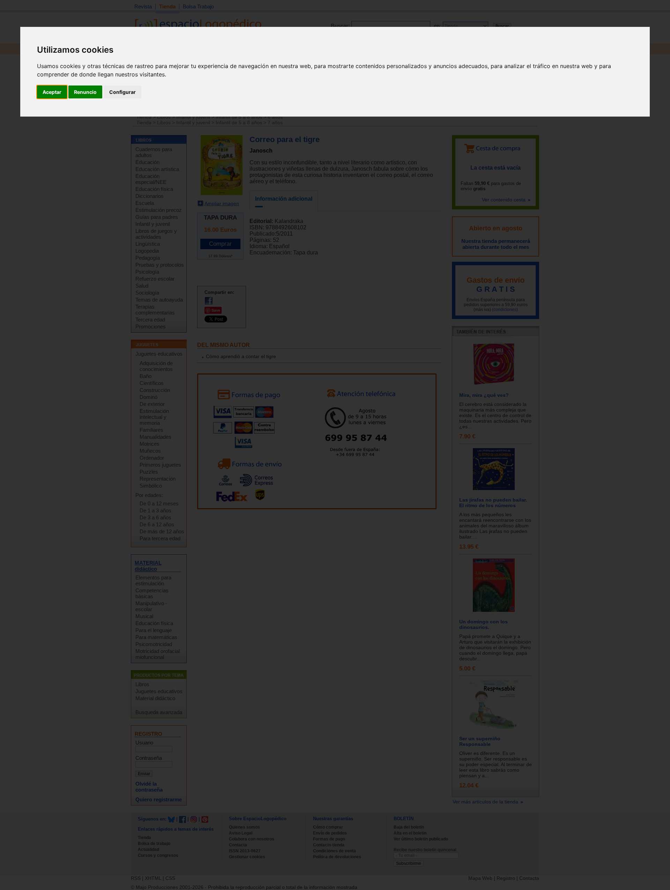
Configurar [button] (122, 92)
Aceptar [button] (52, 92)
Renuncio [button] (85, 92)
